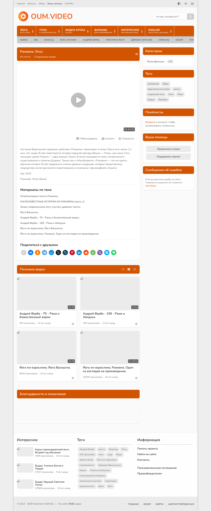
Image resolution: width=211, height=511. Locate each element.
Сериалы (163, 39)
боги (171, 94)
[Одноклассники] (37, 252)
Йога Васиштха (29, 212)
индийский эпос (156, 94)
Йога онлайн (68, 39)
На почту (25, 56)
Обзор (42, 3)
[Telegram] (44, 252)
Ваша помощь (54, 3)
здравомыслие (87, 486)
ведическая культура (158, 89)
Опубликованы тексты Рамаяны (39, 196)
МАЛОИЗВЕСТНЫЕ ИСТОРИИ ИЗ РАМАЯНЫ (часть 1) (52, 201)
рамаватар (153, 83)
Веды (165, 83)
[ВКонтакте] (30, 252)
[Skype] (106, 252)
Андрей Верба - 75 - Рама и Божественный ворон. (50, 217)
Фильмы (32, 3)
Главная (21, 3)
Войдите (150, 122)
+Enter (150, 185)
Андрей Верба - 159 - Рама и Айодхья (42, 223)
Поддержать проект (168, 156)
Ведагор (113, 449)
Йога (124, 449)
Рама (180, 94)
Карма (151, 99)
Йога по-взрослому (107, 459)
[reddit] (86, 252)
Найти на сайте (146, 454)
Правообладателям (149, 473)
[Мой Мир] (51, 252)
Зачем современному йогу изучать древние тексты (50, 206)
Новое (24, 39)
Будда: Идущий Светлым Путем (49, 483)
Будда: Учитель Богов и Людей (49, 467)
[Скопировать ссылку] (23, 252)
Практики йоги (115, 39)
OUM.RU (69, 3)
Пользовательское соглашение (157, 468)
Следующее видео (45, 56)
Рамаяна (163, 99)
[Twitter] (58, 252)
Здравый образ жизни (109, 465)
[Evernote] (113, 252)
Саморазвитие (87, 465)
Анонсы (49, 39)
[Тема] (179, 3)
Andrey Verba (86, 459)
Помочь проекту (147, 448)
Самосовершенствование (92, 475)
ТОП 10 (193, 39)
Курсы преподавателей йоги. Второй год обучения (52, 451)
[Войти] (185, 3)
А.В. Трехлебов (87, 454)
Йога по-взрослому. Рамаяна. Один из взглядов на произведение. (60, 233)
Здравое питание (141, 39)
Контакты (143, 460)
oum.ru (177, 89)
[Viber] (100, 252)
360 (36, 39)
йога (101, 454)
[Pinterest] (72, 252)
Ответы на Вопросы (100, 470)
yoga (109, 454)
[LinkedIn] (79, 252)
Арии (101, 486)
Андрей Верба (91, 39)
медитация (110, 480)
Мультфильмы (155, 61)
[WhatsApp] (93, 252)
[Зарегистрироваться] (192, 3)
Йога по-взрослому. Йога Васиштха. (41, 228)
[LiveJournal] (65, 252)
